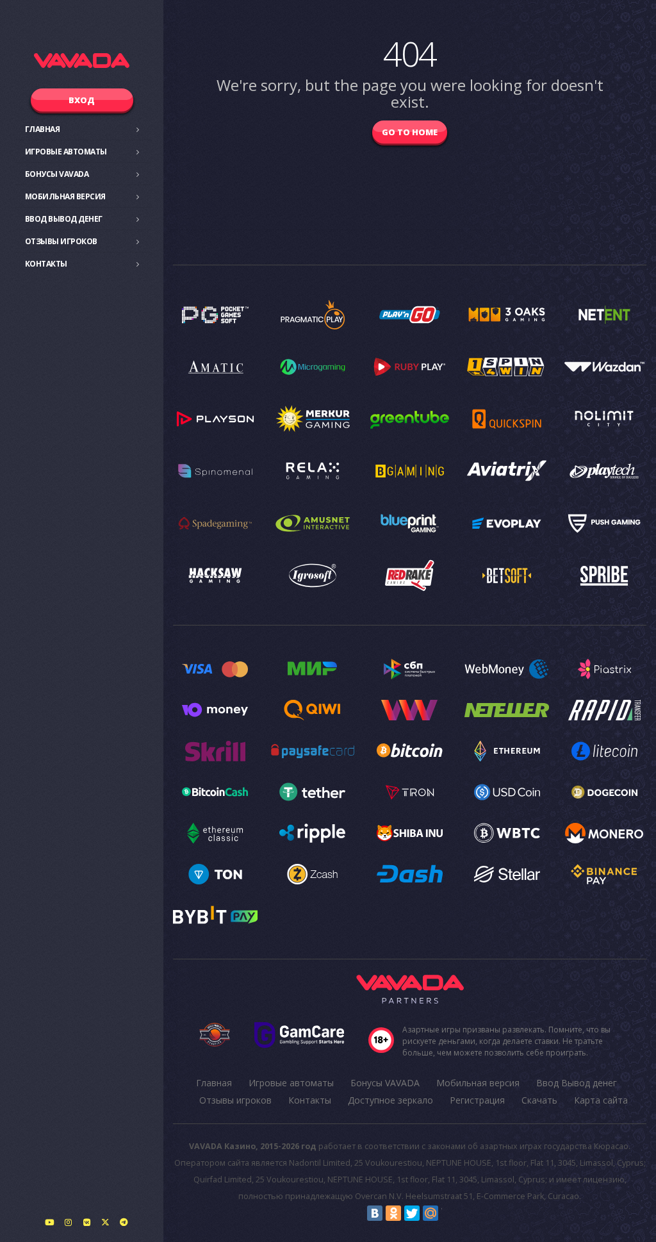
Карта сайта (601, 1100)
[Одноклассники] (393, 1213)
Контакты (46, 263)
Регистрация (477, 1100)
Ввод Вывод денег (63, 218)
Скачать (539, 1100)
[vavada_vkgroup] (86, 1222)
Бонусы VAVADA (57, 174)
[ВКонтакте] (374, 1213)
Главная (42, 129)
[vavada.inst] (68, 1222)
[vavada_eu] (105, 1222)
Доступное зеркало (390, 1100)
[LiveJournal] (449, 1213)
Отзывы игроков (61, 241)
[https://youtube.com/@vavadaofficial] (49, 1222)
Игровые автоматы (66, 151)
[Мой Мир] (430, 1213)
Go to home (410, 132)
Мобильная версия (65, 196)
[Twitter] (412, 1213)
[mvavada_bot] (124, 1222)
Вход (82, 100)
